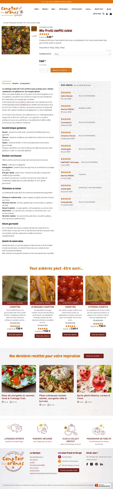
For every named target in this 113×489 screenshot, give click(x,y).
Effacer (108, 50)
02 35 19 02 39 (34, 470)
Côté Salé (63, 9)
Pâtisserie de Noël (15, 23)
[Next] (27, 40)
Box (53, 9)
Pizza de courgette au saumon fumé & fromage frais (18, 397)
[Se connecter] (107, 13)
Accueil (5, 23)
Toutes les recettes (92, 356)
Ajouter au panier (60, 70)
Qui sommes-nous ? (36, 457)
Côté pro (97, 14)
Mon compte (34, 468)
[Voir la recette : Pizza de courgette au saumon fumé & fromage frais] (19, 379)
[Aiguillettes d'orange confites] (42, 288)
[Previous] (5, 40)
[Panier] (111, 13)
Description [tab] (6, 83)
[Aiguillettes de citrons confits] (98, 288)
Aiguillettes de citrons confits (98, 305)
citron (17, 105)
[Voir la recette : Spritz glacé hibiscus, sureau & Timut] (94, 379)
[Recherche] (103, 14)
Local (88, 9)
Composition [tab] (25, 83)
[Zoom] (4, 52)
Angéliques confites (15, 305)
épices (45, 9)
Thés (36, 9)
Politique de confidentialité (22, 485)
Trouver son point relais (68, 470)
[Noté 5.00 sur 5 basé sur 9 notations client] (75, 34)
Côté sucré (76, 9)
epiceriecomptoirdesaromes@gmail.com (43, 473)
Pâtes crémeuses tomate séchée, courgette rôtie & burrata (53, 398)
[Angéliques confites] (15, 288)
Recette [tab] (15, 83)
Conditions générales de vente (61, 485)
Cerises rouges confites (70, 305)
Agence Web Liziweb (76, 485)
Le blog (32, 462)
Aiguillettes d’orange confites (42, 305)
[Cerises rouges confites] (70, 288)
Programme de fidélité (37, 465)
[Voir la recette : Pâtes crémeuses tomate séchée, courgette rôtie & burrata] (56, 379)
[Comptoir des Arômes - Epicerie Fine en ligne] (12, 11)
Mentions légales (47, 485)
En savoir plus (15, 323)
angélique (23, 105)
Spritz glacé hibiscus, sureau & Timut (93, 397)
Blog (109, 9)
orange (11, 105)
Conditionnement (45, 54)
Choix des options (15, 334)
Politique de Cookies (36, 485)
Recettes (99, 9)
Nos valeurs (34, 459)
